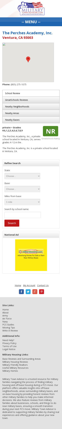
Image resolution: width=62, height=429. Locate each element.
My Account (29, 285)
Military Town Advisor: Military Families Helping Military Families (31, 9)
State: (7, 170)
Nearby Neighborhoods (17, 106)
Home (18, 285)
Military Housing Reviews (15, 361)
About (5, 312)
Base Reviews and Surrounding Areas (21, 358)
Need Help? (8, 340)
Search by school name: (16, 209)
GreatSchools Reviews (16, 99)
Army (5, 315)
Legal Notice (8, 349)
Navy (5, 321)
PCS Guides (8, 324)
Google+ (34, 291)
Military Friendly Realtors (15, 364)
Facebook (21, 291)
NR (50, 131)
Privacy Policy (9, 343)
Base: (7, 183)
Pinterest (41, 291)
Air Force (7, 318)
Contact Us (43, 285)
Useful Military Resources (15, 367)
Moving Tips (8, 327)
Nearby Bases (12, 119)
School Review (12, 93)
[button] (28, 59)
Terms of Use (9, 346)
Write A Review (10, 330)
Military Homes (10, 370)
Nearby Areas (12, 113)
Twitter (28, 291)
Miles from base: (13, 196)
